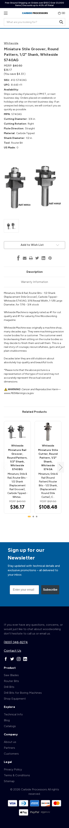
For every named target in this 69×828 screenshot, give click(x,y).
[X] (37, 258)
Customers (11, 753)
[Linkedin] (43, 258)
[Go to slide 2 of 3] (33, 516)
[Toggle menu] (6, 13)
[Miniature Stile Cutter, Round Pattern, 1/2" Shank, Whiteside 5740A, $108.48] (48, 431)
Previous (4, 467)
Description (34, 271)
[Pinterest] (50, 258)
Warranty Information (34, 282)
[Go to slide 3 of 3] (36, 516)
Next (60, 467)
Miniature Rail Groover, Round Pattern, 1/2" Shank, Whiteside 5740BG (17, 459)
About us (10, 742)
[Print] (31, 258)
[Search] (61, 22)
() (63, 13)
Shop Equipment (15, 698)
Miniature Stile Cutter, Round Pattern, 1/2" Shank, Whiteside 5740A (48, 459)
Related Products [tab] (34, 411)
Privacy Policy (13, 769)
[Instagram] (19, 659)
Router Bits (11, 681)
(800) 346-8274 (16, 642)
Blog (7, 720)
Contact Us (12, 651)
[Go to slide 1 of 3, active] (29, 516)
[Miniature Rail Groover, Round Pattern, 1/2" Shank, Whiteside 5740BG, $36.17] (17, 431)
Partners (9, 747)
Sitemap (9, 781)
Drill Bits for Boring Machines (23, 692)
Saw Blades (11, 675)
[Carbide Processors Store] (35, 13)
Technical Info (13, 714)
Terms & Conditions (17, 775)
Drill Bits (9, 687)
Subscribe (50, 589)
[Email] (24, 258)
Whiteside (11, 43)
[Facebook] (18, 258)
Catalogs (10, 726)
